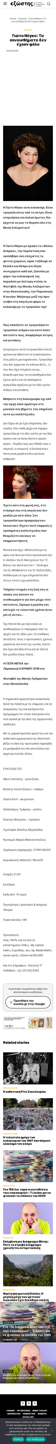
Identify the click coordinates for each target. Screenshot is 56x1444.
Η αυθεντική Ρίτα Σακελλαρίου (24, 1091)
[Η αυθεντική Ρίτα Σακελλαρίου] (28, 1068)
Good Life (8, 1238)
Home (13, 18)
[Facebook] (23, 1403)
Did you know (10, 1088)
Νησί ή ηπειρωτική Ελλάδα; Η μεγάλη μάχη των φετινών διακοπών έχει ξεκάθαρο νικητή (26, 1297)
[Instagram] (29, 1403)
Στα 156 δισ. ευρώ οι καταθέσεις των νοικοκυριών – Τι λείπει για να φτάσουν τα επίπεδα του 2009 (27, 1192)
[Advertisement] (28, 96)
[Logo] (28, 4)
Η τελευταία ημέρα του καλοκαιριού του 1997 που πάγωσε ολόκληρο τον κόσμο (27, 1140)
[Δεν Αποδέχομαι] (52, 1431)
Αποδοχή (18, 1439)
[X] (35, 1403)
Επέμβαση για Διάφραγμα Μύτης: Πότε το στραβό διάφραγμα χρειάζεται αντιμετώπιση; (26, 1245)
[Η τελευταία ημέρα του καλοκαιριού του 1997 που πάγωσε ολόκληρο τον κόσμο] (28, 1114)
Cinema (22, 18)
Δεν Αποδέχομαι (35, 1439)
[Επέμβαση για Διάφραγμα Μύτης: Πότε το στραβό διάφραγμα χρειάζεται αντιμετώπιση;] (28, 1218)
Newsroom (9, 1186)
